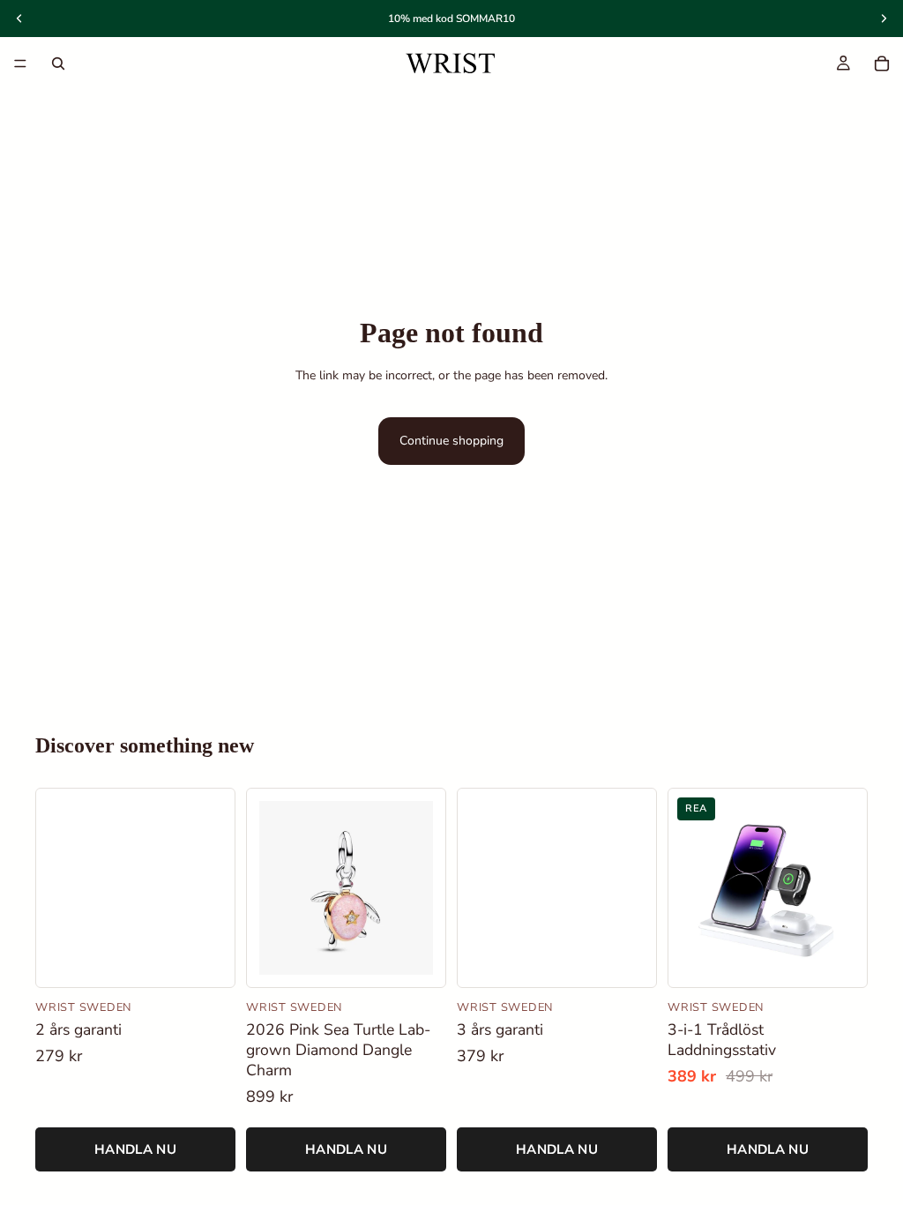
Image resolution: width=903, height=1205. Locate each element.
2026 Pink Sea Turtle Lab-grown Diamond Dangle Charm (338, 1050)
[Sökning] (58, 63)
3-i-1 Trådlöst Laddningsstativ (722, 1040)
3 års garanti (500, 1030)
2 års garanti (78, 1030)
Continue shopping (451, 440)
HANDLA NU (135, 1149)
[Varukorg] (881, 63)
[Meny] (20, 63)
